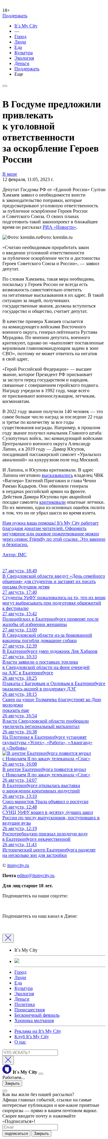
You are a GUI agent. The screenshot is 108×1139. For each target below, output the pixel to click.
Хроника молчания (34, 1020)
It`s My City (26, 25)
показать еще (15, 710)
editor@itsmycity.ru (35, 875)
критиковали (52, 502)
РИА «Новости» (59, 227)
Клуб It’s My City (31, 1036)
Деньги (21, 63)
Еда (18, 47)
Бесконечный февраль (36, 1015)
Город (20, 36)
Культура (23, 52)
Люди (20, 41)
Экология (24, 58)
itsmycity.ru (18, 865)
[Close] (8, 938)
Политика (24, 1004)
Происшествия (29, 1009)
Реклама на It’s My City (37, 1031)
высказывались (57, 475)
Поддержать (14, 15)
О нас (20, 1041)
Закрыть (12, 1083)
